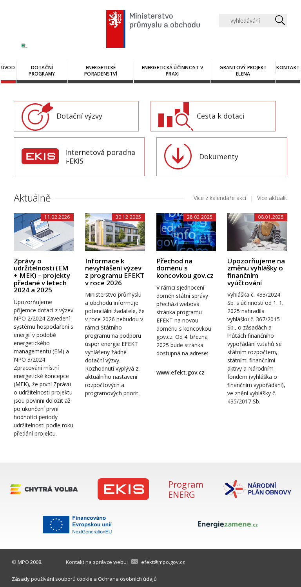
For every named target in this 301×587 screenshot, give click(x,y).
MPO (23, 561)
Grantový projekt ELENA (243, 70)
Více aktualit (272, 198)
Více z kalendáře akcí (220, 198)
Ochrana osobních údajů (127, 578)
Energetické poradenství (100, 70)
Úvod (8, 67)
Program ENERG (185, 489)
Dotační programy (42, 70)
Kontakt (287, 67)
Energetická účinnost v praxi (172, 70)
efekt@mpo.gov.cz (163, 561)
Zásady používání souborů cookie (52, 578)
